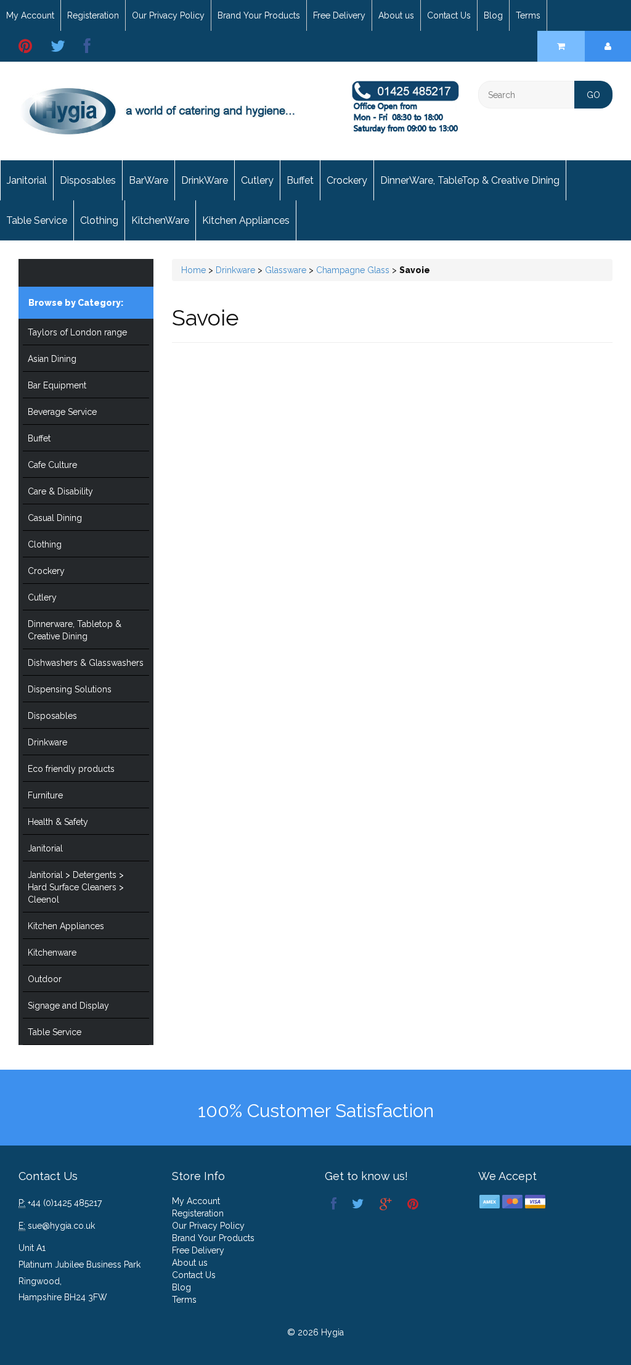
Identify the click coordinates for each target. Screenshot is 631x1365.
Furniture (45, 795)
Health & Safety (58, 822)
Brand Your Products (259, 15)
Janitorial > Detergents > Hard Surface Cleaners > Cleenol (76, 887)
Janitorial (27, 180)
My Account (30, 15)
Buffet (300, 180)
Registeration (93, 15)
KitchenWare (160, 220)
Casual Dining (55, 518)
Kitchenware (52, 952)
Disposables (88, 180)
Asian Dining (52, 359)
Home (193, 270)
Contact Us (449, 15)
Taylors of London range (77, 332)
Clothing (99, 220)
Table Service (36, 220)
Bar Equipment (57, 385)
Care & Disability (60, 491)
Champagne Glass (352, 270)
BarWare (148, 180)
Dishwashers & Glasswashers (86, 663)
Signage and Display (68, 1005)
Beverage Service (62, 412)
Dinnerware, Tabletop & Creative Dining (74, 630)
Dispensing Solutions (70, 689)
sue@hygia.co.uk (61, 1226)
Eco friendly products (71, 769)
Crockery (347, 180)
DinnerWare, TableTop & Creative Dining (470, 180)
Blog (493, 15)
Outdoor (45, 979)
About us (396, 15)
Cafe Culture (52, 465)
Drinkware (47, 742)
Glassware (285, 270)
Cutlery (257, 180)
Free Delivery (339, 15)
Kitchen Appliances (246, 220)
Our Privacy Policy (168, 15)
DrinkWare (204, 180)
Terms (528, 15)
